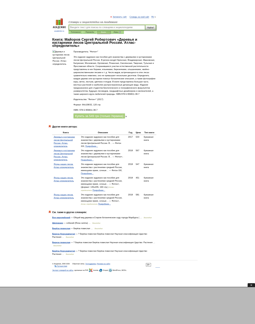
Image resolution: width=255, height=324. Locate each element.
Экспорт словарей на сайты (62, 270)
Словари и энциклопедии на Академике (92, 22)
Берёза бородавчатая (63, 251)
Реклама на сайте (103, 264)
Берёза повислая (61, 228)
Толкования (76, 32)
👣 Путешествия (60, 266)
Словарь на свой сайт (139, 17)
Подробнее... (91, 146)
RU (152, 17)
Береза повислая (61, 242)
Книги (103, 32)
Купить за (99, 116)
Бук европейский (61, 217)
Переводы (89, 32)
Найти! (150, 27)
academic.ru (59, 31)
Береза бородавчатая (63, 234)
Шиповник (57, 223)
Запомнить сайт (120, 17)
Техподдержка (90, 264)
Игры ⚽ (117, 32)
